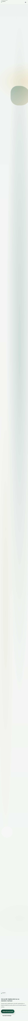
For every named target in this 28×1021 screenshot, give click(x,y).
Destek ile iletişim (7, 1015)
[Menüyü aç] (25, 2)
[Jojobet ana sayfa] (6, 2)
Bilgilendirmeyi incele (8, 1011)
